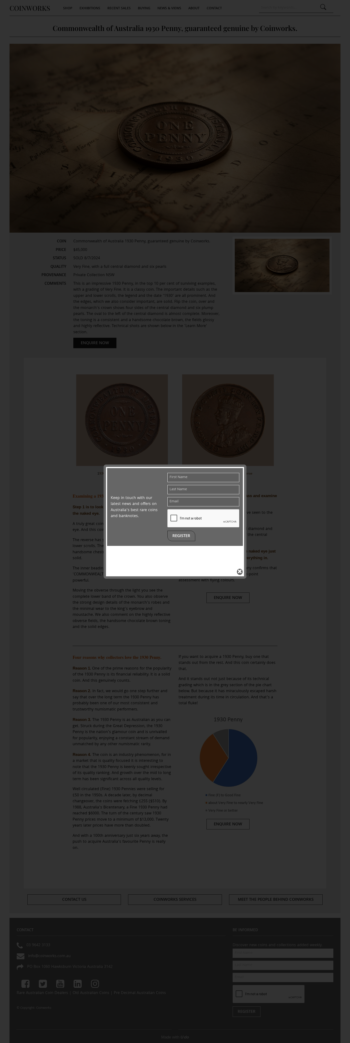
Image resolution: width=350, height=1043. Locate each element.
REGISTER (181, 536)
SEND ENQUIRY (175, 589)
